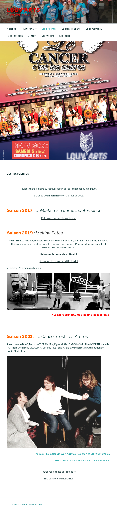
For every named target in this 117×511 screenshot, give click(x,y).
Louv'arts (23, 10)
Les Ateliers (48, 36)
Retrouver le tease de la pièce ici (58, 471)
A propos (11, 29)
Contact (32, 36)
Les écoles (64, 36)
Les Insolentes (49, 29)
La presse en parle (71, 29)
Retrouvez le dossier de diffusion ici (59, 261)
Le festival (28, 29)
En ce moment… (94, 29)
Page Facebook (15, 36)
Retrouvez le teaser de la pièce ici (58, 254)
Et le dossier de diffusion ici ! (58, 478)
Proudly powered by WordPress (27, 504)
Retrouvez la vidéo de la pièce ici (58, 218)
